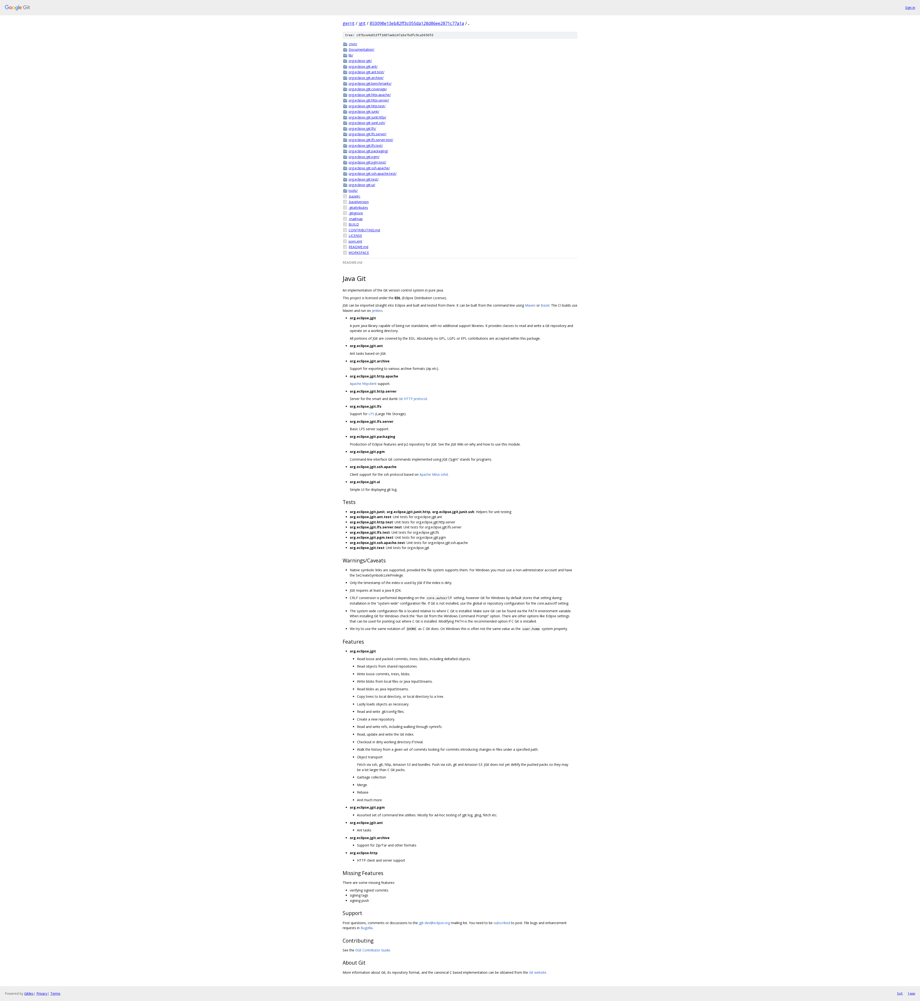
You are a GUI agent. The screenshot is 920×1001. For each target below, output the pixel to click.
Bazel (545, 305)
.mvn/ (353, 44)
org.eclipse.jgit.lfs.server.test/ (371, 139)
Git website (537, 972)
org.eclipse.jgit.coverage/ (368, 89)
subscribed (502, 923)
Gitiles (29, 993)
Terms (55, 993)
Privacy (41, 993)
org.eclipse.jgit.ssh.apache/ (369, 168)
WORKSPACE (359, 252)
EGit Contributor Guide (372, 950)
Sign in (910, 7)
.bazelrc (354, 196)
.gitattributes (358, 207)
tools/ (353, 190)
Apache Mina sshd (434, 474)
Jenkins (377, 310)
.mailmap (356, 219)
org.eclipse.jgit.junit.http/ (367, 117)
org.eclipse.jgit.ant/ (363, 66)
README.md (358, 247)
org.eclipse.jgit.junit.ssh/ (367, 122)
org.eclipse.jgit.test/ (364, 179)
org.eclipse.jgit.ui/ (362, 185)
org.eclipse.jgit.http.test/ (367, 106)
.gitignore (356, 213)
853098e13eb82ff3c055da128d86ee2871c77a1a (417, 23)
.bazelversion (359, 202)
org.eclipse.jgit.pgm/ (364, 156)
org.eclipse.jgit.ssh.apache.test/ (373, 173)
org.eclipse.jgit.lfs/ (362, 128)
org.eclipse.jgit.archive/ (366, 77)
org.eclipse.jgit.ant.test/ (366, 72)
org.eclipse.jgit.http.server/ (369, 100)
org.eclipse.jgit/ (360, 60)
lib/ (351, 55)
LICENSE (355, 235)
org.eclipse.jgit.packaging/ (368, 151)
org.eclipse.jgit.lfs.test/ (366, 145)
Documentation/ (361, 49)
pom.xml (355, 241)
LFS (371, 414)
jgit (362, 23)
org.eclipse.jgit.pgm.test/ (367, 162)
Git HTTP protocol (413, 398)
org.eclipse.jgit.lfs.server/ (367, 134)
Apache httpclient (363, 383)
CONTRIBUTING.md (364, 230)
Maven (530, 305)
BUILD (354, 224)
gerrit (349, 23)
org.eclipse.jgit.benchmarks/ (370, 83)
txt (900, 993)
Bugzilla (367, 928)
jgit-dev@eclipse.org (434, 923)
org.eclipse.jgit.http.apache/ (370, 94)
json (911, 993)
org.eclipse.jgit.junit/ (364, 111)
